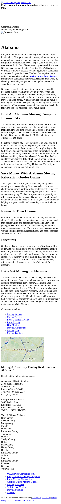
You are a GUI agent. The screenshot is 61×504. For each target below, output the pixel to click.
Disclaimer (17, 500)
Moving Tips (13, 330)
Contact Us (36, 498)
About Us (46, 498)
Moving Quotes (14, 314)
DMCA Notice (28, 500)
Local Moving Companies (19, 479)
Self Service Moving (16, 487)
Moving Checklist (15, 484)
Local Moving (13, 322)
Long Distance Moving (18, 319)
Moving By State (15, 333)
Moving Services (15, 317)
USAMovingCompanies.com (20, 473)
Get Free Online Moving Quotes (22, 482)
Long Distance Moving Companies (23, 476)
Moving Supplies (15, 490)
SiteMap (11, 492)
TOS (9, 500)
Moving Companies (16, 327)
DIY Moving (13, 325)
